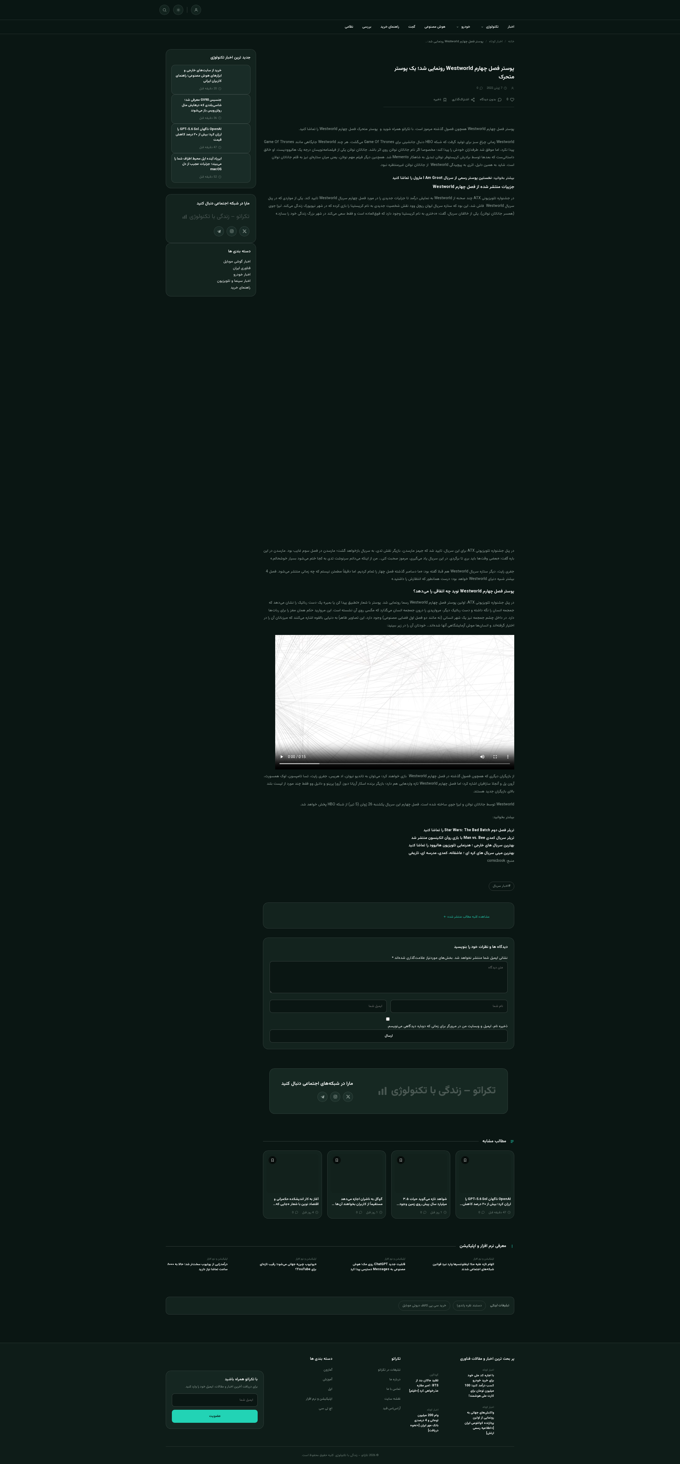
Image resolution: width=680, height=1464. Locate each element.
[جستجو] (164, 10)
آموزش (327, 1379)
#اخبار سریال (501, 886)
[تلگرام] (322, 1097)
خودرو (465, 27)
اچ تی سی (325, 1408)
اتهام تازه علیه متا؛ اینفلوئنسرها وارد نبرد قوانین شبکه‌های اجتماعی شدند (463, 1267)
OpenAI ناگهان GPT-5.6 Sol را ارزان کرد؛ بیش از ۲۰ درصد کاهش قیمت (486, 1204)
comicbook (496, 861)
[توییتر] (348, 1097)
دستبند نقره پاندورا (469, 1305)
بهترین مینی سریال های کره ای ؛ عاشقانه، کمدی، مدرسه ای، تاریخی (461, 853)
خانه (511, 41)
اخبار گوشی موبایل (236, 261)
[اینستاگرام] (335, 1097)
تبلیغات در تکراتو (389, 1370)
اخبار (511, 27)
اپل (330, 1389)
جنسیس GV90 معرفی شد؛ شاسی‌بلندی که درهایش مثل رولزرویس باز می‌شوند (202, 105)
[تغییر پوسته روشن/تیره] (178, 10)
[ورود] (196, 10)
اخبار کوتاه (496, 41)
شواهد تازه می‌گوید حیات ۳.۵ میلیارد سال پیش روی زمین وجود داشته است (423, 1204)
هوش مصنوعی (434, 27)
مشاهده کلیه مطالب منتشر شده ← (467, 916)
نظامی (349, 27)
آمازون (328, 1370)
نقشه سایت (392, 1399)
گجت (411, 27)
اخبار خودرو (241, 274)
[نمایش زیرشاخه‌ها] (482, 27)
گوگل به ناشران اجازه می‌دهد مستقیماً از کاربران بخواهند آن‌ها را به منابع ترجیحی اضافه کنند (357, 1204)
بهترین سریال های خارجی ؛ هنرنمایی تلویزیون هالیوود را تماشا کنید (461, 845)
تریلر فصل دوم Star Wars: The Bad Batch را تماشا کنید (468, 830)
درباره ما (395, 1379)
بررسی (366, 27)
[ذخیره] (465, 1160)
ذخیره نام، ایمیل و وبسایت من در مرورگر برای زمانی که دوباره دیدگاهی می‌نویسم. (447, 1026)
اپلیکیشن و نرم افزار (319, 1399)
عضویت (215, 1416)
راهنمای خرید (389, 27)
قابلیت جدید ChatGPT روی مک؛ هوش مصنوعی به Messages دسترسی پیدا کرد (378, 1267)
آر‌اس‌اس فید (392, 1408)
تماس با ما (393, 1389)
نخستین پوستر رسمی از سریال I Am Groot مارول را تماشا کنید (442, 178)
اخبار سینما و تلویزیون (233, 281)
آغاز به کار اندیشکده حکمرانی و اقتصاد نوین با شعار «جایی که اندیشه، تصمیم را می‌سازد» (296, 1204)
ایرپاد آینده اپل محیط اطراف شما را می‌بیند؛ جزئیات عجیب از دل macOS (198, 164)
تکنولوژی (492, 27)
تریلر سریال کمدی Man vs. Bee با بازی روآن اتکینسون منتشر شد (462, 838)
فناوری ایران (241, 268)
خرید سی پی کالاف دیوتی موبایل (424, 1305)
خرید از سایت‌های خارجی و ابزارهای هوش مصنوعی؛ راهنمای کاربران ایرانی (199, 76)
